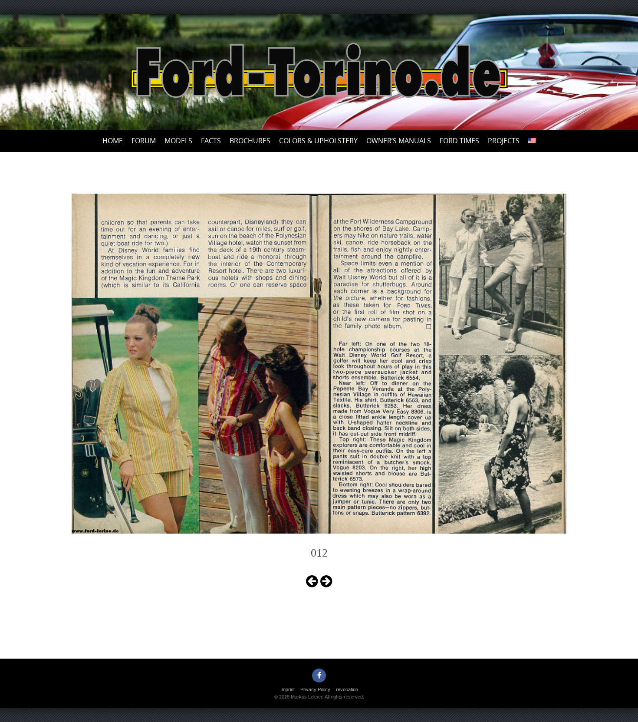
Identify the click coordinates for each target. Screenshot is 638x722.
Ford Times (459, 140)
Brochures (250, 140)
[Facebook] (319, 675)
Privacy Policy (315, 689)
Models (178, 140)
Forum (144, 140)
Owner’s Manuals (398, 140)
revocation (347, 689)
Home (112, 140)
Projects (504, 140)
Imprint (287, 689)
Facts (211, 140)
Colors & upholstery (318, 140)
